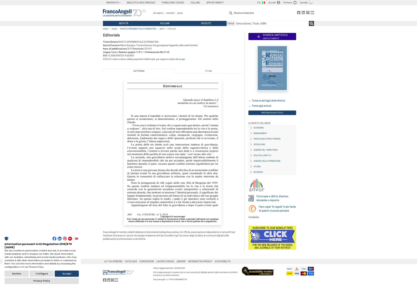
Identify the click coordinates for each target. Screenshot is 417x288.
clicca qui (180, 59)
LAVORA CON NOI (165, 261)
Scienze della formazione (267, 161)
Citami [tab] (208, 71)
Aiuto (180, 13)
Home (105, 29)
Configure (42, 273)
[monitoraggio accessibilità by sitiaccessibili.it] (258, 268)
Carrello (304, 2)
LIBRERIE (181, 261)
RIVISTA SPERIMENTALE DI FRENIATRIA (138, 29)
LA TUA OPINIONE (113, 261)
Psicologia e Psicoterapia (267, 139)
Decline (16, 273)
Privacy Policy (41, 280)
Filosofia (258, 172)
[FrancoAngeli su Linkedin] (303, 13)
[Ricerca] (311, 23)
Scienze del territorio (266, 150)
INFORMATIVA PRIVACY (200, 261)
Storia (257, 166)
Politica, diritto (262, 155)
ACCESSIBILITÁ (222, 261)
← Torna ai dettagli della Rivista (266, 100)
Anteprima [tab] (138, 71)
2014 (162, 29)
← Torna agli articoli (259, 105)
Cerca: (230, 23)
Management (260, 133)
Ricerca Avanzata (244, 13)
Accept (66, 273)
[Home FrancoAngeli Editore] (124, 13)
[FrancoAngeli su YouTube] (312, 13)
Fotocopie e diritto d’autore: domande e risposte (272, 198)
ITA (259, 2)
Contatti (170, 13)
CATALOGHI (131, 261)
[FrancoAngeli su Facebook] (298, 13)
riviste (114, 29)
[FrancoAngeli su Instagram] (307, 13)
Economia (259, 128)
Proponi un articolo (272, 113)
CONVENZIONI (146, 261)
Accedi (272, 2)
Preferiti (287, 2)
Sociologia (259, 144)
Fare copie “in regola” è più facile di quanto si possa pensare (277, 208)
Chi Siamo (158, 13)
